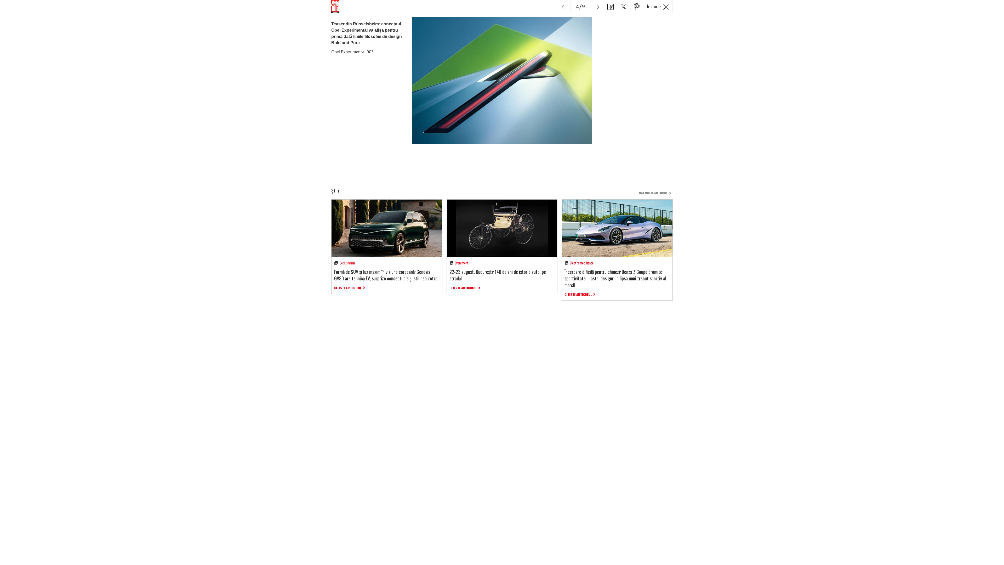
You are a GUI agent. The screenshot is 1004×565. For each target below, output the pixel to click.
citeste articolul (347, 288)
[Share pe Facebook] (610, 6)
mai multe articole (653, 193)
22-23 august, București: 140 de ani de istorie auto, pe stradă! (497, 275)
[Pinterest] (636, 6)
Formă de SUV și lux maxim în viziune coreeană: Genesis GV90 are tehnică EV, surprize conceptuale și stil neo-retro (385, 275)
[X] (623, 6)
